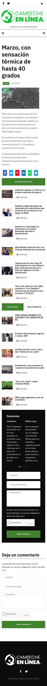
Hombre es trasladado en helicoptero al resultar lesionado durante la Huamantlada (27, 230)
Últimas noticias (23, 181)
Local (6, 83)
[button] (19, 466)
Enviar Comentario (23, 624)
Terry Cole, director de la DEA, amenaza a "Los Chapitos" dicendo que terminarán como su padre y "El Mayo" (29, 290)
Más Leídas (12, 307)
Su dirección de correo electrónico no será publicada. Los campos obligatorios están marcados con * (23, 513)
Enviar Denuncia (23, 534)
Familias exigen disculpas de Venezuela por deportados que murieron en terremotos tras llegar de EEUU (29, 210)
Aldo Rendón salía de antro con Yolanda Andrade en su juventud (30, 248)
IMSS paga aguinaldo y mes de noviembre (29, 398)
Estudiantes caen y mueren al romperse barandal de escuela (29, 366)
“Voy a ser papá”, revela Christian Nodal (26, 382)
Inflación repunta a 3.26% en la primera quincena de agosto (30, 191)
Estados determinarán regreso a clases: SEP (29, 334)
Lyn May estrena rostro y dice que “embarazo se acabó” (28, 350)
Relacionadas (34, 307)
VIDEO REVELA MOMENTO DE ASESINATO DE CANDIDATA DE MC (29, 317)
